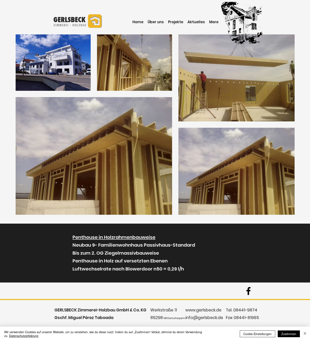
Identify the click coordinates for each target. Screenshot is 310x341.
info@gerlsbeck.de (204, 318)
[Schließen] (304, 334)
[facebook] (248, 291)
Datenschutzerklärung (23, 336)
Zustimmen (288, 334)
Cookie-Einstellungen (257, 334)
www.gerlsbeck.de (203, 310)
